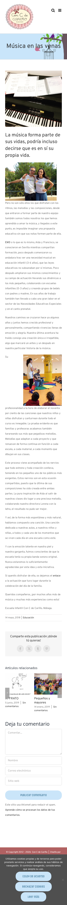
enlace (56, 575)
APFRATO (12, 699)
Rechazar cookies (33, 886)
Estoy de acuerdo (33, 876)
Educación (28, 617)
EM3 (7, 242)
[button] (7, 693)
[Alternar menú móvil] (60, 10)
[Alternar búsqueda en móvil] (53, 10)
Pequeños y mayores (42, 701)
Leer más (33, 897)
